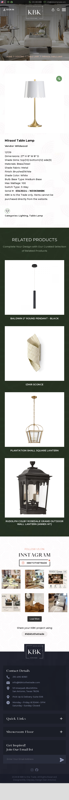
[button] (7, 211)
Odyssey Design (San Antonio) (41, 780)
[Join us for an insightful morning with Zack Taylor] (57, 579)
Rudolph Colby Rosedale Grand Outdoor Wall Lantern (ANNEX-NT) (34, 523)
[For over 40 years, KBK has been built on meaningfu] (11, 602)
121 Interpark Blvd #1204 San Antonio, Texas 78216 (26, 690)
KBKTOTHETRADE (37, 563)
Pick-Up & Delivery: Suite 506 (28, 697)
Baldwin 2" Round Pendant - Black (34, 318)
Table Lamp (36, 215)
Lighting (23, 215)
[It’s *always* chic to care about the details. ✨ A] (34, 579)
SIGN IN (10, 9)
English (3, 2)
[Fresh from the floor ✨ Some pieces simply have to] (57, 602)
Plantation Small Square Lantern (34, 450)
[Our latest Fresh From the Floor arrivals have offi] (34, 602)
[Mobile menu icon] (64, 9)
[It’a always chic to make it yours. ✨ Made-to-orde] (11, 579)
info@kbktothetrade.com (56, 2)
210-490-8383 (37, 2)
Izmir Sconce (34, 384)
